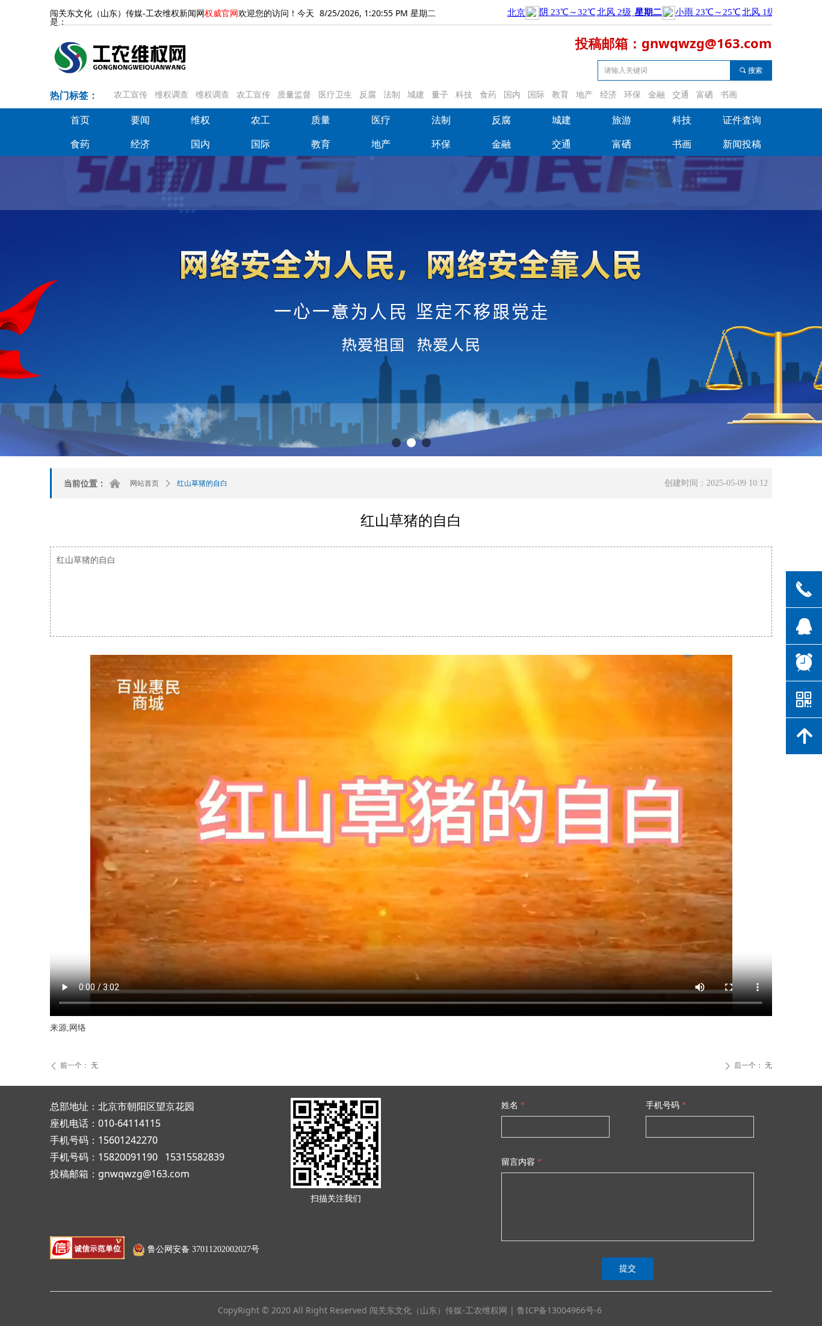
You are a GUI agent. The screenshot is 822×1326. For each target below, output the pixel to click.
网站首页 (144, 483)
